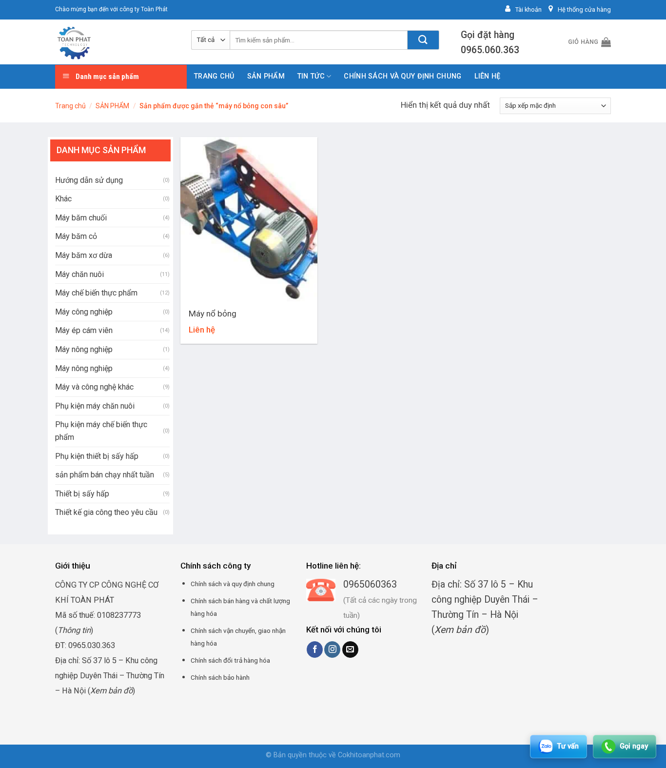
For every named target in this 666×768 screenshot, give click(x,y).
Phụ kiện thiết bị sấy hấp (96, 456)
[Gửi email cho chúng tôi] (350, 649)
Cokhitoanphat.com (369, 755)
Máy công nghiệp (84, 311)
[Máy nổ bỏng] (248, 219)
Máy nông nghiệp (84, 349)
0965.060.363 (490, 50)
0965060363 (370, 584)
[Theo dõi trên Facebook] (315, 649)
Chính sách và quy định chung (402, 76)
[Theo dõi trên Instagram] (332, 649)
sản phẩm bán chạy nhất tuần (104, 474)
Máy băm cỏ (76, 236)
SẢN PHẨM (266, 76)
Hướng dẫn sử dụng (89, 180)
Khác (63, 198)
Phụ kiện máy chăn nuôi (95, 406)
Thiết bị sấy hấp (82, 493)
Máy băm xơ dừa (83, 255)
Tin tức (311, 76)
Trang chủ (214, 76)
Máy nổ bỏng (212, 313)
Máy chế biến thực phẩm (96, 292)
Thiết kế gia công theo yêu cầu (106, 512)
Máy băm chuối (81, 217)
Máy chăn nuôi (79, 274)
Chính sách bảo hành (220, 677)
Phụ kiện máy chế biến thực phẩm (101, 431)
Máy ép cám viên (84, 330)
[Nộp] (423, 40)
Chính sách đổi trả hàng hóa (230, 660)
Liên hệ (487, 76)
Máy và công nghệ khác (94, 387)
